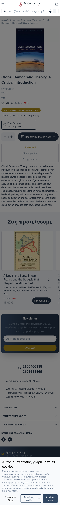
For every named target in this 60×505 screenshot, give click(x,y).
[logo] (29, 4)
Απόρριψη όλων (10, 498)
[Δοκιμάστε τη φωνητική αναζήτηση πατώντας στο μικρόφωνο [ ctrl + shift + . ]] (50, 11)
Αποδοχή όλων (50, 498)
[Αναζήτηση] (5, 11)
